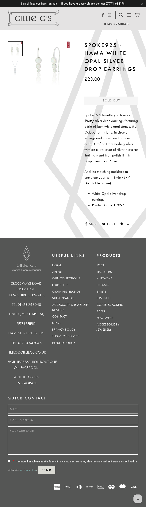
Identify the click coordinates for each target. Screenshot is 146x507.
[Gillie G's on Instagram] (109, 14)
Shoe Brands (63, 298)
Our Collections (66, 278)
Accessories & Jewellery (108, 327)
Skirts (101, 291)
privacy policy (27, 470)
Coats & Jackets (110, 305)
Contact (59, 316)
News (56, 323)
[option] (48, 63)
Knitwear (104, 278)
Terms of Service (65, 336)
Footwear (105, 318)
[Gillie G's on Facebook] (103, 14)
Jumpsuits (104, 298)
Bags (101, 311)
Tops (100, 265)
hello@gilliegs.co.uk (27, 352)
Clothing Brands (66, 291)
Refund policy (63, 343)
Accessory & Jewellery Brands (70, 307)
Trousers (104, 272)
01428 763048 (116, 24)
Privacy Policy (63, 329)
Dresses (103, 285)
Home (57, 265)
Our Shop (60, 285)
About (57, 272)
